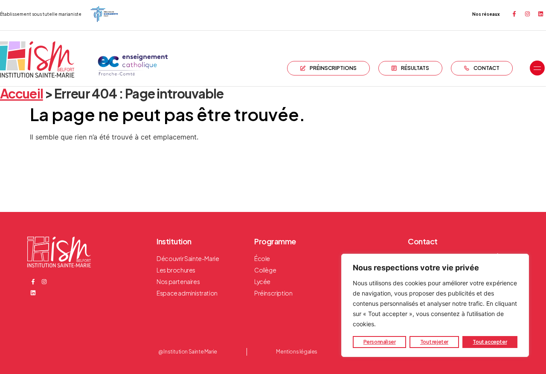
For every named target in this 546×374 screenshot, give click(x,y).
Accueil (21, 93)
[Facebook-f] (514, 14)
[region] (435, 305)
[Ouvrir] (537, 68)
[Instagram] (527, 14)
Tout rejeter (434, 342)
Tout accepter (490, 342)
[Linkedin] (540, 14)
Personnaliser (379, 342)
